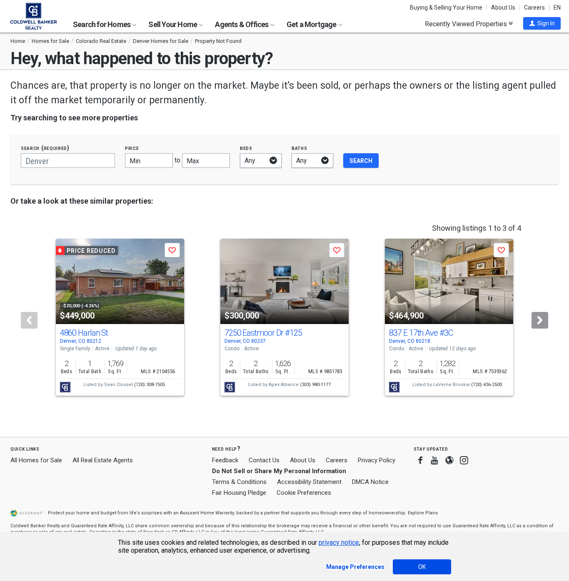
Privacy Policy (376, 460)
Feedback (225, 460)
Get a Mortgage (312, 24)
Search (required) (45, 148)
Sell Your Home (173, 24)
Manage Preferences (355, 567)
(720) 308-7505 (149, 384)
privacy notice (339, 542)
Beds (246, 148)
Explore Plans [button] (423, 513)
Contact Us (264, 460)
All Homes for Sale (36, 460)
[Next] (540, 320)
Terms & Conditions (239, 482)
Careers (534, 7)
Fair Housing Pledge (239, 492)
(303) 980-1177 (315, 384)
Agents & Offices (242, 24)
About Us (503, 7)
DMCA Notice (370, 482)
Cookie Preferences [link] (304, 492)
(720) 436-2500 (486, 384)
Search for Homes (102, 24)
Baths (299, 148)
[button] (542, 23)
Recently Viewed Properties (467, 23)
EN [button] (557, 7)
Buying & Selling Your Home (446, 7)
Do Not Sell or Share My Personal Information (279, 471)
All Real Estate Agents (102, 460)
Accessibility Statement (309, 482)
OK (422, 567)
